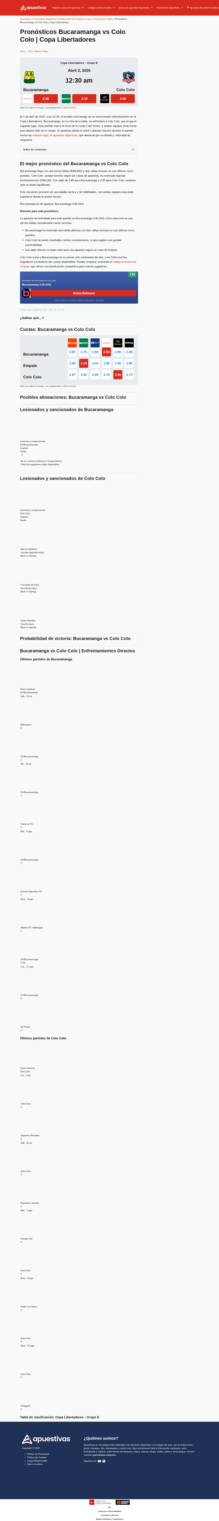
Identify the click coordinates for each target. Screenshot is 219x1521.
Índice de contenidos (35, 149)
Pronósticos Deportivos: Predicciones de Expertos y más (62, 19)
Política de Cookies (36, 1457)
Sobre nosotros (35, 1464)
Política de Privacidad (38, 1454)
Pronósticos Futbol (102, 19)
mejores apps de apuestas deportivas (55, 135)
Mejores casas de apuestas (66, 7)
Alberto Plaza (41, 51)
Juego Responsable (37, 1460)
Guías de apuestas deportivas (134, 7)
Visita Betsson (84, 293)
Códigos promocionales (100, 7)
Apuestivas (25, 19)
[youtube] (99, 1461)
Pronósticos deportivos (167, 7)
